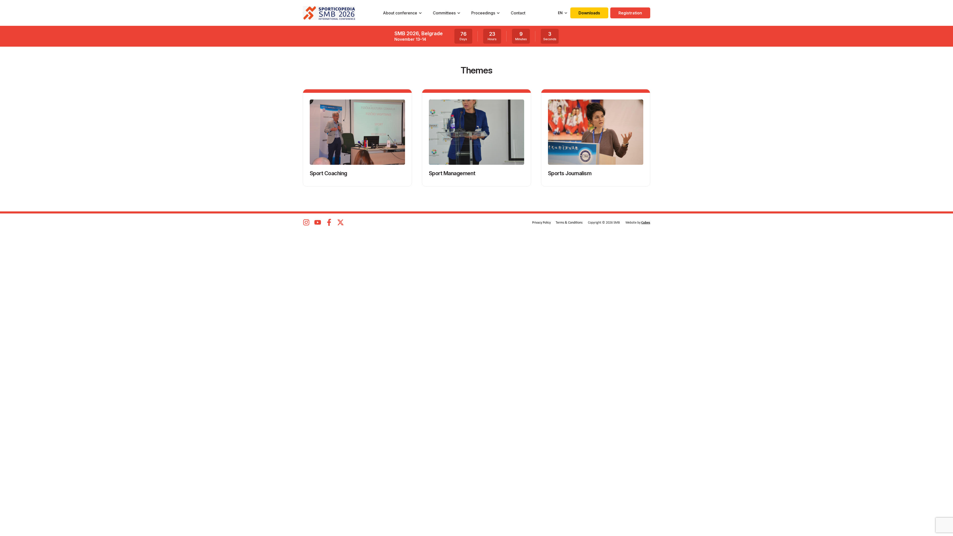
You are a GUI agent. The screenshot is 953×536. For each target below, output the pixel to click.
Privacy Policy (541, 223)
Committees (444, 13)
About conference (400, 13)
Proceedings (483, 13)
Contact (518, 13)
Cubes (645, 223)
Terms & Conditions (569, 223)
